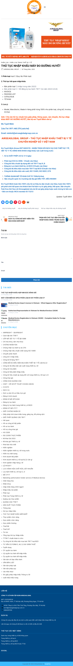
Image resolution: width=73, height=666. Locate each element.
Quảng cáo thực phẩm (11, 499)
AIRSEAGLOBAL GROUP (11, 69)
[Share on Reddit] (23, 202)
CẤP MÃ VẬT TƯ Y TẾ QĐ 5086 (14, 339)
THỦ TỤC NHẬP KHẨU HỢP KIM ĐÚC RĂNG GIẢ (18, 293)
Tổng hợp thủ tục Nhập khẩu (13, 535)
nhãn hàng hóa (8, 481)
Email (3, 270)
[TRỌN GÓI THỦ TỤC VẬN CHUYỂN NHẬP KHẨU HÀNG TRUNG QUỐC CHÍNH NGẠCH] (69, 219)
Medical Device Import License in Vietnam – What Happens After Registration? (37, 303)
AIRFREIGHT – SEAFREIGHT (13, 333)
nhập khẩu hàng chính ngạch (13, 487)
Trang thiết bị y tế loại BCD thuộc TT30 (13, 644)
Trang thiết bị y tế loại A (8, 638)
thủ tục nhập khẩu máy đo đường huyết (53, 208)
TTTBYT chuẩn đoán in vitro (13, 538)
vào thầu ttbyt (8, 572)
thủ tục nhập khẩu (9, 511)
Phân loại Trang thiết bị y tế (21, 62)
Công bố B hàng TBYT (11, 360)
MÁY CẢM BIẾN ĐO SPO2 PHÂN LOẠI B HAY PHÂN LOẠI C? (23, 298)
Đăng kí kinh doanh (10, 396)
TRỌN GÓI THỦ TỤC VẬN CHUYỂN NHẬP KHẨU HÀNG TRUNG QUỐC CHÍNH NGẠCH (52, 220)
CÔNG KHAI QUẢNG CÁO (12, 381)
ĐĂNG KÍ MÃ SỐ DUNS (11, 399)
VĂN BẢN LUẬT (8, 562)
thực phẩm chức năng (11, 520)
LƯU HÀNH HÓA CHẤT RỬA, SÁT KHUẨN (18, 469)
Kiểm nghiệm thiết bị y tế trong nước (16, 450)
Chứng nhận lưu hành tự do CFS (14, 348)
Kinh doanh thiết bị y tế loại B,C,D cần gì (17, 460)
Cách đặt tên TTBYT (10, 336)
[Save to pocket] (19, 202)
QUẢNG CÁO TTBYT (10, 502)
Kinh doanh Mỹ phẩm (10, 457)
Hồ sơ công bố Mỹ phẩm (12, 423)
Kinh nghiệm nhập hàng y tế (13, 463)
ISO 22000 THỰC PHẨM (12, 435)
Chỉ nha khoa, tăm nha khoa (13, 342)
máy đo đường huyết (8, 208)
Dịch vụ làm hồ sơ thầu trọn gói (14, 393)
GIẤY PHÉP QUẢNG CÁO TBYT (14, 417)
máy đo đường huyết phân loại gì (28, 208)
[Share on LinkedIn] (11, 202)
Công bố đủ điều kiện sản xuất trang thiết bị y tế (20, 366)
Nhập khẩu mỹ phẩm (10, 490)
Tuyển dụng (7, 547)
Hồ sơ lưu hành (8, 426)
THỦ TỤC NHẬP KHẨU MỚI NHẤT (15, 514)
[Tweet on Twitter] (7, 202)
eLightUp (47, 664)
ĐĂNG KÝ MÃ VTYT (10, 408)
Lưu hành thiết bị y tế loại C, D (14, 472)
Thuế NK (6, 526)
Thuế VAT (6, 529)
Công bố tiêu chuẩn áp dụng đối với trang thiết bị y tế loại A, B (25, 375)
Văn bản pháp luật (9, 565)
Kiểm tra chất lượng (10, 454)
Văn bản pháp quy (9, 568)
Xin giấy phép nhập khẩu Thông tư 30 (16, 575)
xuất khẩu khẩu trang (10, 578)
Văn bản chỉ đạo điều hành (12, 559)
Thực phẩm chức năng (11, 517)
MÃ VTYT (6, 475)
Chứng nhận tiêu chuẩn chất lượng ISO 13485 (19, 351)
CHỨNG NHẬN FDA (10, 345)
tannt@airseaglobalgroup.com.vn (14, 608)
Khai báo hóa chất (9, 444)
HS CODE (6, 432)
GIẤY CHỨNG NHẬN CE (11, 411)
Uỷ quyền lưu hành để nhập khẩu (15, 553)
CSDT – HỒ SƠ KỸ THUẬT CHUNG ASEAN (18, 384)
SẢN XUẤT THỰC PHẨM (12, 505)
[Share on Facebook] (3, 202)
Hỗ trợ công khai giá (10, 429)
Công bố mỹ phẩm (9, 369)
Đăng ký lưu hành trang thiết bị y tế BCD (17, 405)
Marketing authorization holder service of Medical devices (24, 478)
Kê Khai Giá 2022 (9, 438)
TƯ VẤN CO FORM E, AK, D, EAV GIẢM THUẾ (19, 544)
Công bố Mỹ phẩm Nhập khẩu (14, 372)
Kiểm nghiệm (7, 447)
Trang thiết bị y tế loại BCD (9, 641)
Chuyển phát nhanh (10, 354)
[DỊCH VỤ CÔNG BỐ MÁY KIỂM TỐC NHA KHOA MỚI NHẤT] (4, 219)
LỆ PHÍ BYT (7, 466)
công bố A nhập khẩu (10, 357)
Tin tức (5, 532)
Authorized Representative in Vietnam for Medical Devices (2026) (33, 310)
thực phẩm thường (9, 523)
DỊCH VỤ (6, 390)
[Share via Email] (28, 202)
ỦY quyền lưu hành (10, 550)
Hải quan (6, 420)
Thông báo (7, 508)
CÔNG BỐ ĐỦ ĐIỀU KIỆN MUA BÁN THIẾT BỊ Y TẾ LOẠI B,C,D (25, 363)
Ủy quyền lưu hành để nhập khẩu (15, 556)
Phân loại (5, 62)
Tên (2, 262)
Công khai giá (8, 378)
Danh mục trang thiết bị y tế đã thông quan (14, 635)
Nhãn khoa (7, 484)
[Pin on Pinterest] (15, 202)
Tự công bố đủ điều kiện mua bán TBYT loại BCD (20, 541)
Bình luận (4, 237)
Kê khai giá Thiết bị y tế (11, 441)
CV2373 (6, 387)
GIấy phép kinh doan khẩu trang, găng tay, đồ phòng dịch (23, 414)
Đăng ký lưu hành (9, 402)
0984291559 (8, 610)
